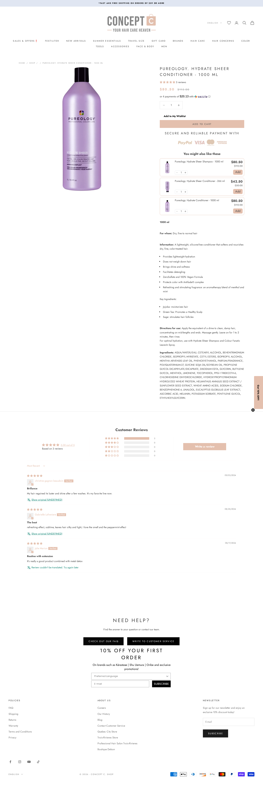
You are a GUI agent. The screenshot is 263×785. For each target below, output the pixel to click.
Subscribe (215, 733)
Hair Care (198, 41)
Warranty (13, 725)
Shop (32, 63)
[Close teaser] (253, 410)
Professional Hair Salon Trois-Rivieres (117, 743)
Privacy (12, 737)
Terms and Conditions (20, 731)
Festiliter (52, 41)
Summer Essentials (107, 41)
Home (22, 63)
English (213, 22)
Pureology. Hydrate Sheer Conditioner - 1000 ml (73, 63)
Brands (178, 41)
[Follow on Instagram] (19, 762)
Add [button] (237, 172)
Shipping (13, 714)
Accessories (120, 46)
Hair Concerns (223, 41)
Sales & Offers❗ (25, 41)
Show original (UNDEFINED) (46, 499)
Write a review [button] (205, 446)
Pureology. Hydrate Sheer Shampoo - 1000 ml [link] (199, 161)
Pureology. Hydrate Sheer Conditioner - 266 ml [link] (200, 181)
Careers (102, 708)
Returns (12, 720)
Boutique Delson (106, 749)
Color (245, 41)
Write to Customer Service (153, 641)
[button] (167, 82)
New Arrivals (76, 41)
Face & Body (145, 46)
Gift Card (159, 41)
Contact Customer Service (111, 725)
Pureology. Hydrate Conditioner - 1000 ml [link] (197, 200)
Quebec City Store (107, 731)
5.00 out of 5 (68, 445)
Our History (104, 714)
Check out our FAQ (103, 641)
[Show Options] (167, 676)
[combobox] (129, 676)
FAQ (11, 708)
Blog (100, 720)
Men (164, 46)
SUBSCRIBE (161, 684)
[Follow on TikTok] (38, 762)
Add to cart (202, 124)
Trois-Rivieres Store (108, 737)
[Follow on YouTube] (29, 762)
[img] (34, 476)
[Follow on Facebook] (10, 762)
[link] (167, 167)
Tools (100, 46)
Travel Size (136, 41)
